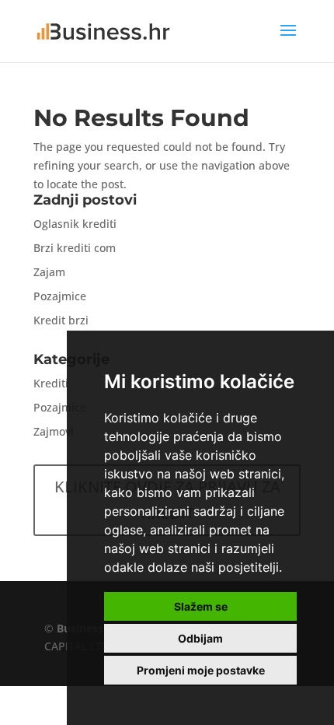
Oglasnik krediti (75, 223)
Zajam (49, 271)
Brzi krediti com (74, 247)
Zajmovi (53, 431)
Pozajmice (59, 296)
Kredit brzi (61, 320)
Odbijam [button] (200, 638)
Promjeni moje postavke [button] (201, 670)
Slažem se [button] (201, 606)
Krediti (50, 383)
